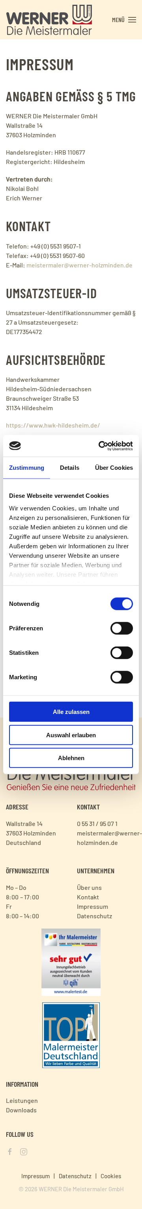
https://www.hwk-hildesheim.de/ (53, 425)
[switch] (121, 628)
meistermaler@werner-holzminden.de (79, 265)
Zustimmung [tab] (26, 467)
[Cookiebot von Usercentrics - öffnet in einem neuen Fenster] (100, 446)
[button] (124, 19)
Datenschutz (75, 1175)
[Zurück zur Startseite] (49, 19)
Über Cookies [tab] (114, 467)
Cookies (111, 1175)
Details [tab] (69, 467)
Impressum (35, 1175)
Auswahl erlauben (71, 734)
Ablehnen (71, 758)
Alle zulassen (71, 711)
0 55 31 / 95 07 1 (97, 823)
